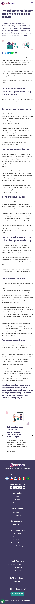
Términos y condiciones (10, 600)
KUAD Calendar (17, 537)
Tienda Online (18, 540)
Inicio (17, 497)
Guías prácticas (17, 567)
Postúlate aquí (17, 524)
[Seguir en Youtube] (24, 487)
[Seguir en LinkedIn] (17, 487)
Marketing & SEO (17, 549)
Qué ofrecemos (17, 503)
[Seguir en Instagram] (11, 487)
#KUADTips (17, 570)
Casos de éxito (17, 581)
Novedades (17, 515)
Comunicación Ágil (17, 546)
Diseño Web (17, 534)
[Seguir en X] (20, 487)
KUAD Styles (17, 555)
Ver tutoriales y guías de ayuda (17, 564)
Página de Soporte (17, 593)
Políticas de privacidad (24, 600)
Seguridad (17, 552)
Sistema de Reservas (17, 543)
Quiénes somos (17, 512)
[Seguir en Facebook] (14, 487)
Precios (17, 500)
